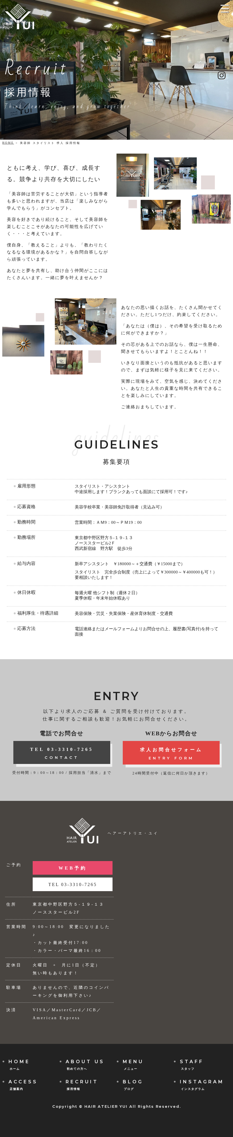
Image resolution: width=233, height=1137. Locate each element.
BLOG (133, 1085)
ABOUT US (85, 1065)
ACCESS (23, 1085)
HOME (8, 142)
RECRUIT (82, 1085)
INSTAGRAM (202, 1085)
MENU (133, 1065)
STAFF (192, 1065)
